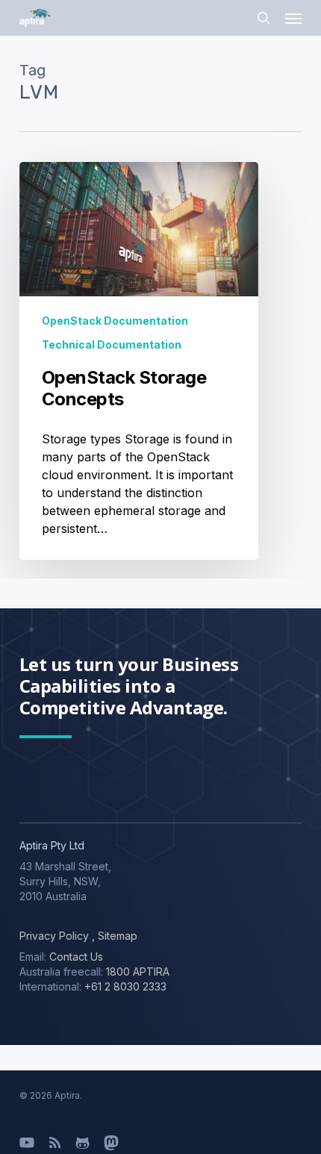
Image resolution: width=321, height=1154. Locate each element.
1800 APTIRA (137, 971)
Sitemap (116, 935)
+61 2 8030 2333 (125, 986)
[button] (293, 17)
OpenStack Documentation (115, 320)
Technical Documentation (111, 344)
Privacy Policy (54, 935)
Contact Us (76, 956)
